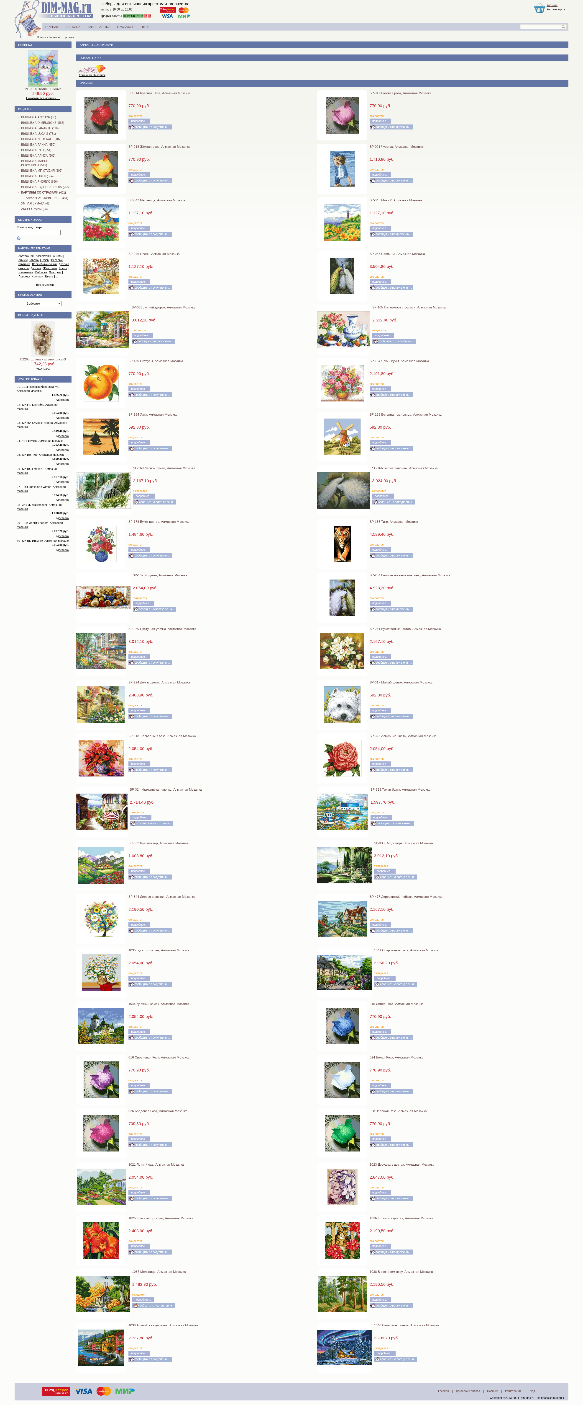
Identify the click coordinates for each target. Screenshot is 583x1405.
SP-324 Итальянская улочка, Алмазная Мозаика (166, 789)
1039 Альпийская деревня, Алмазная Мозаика (163, 1325)
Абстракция (26, 256)
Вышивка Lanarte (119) (40, 128)
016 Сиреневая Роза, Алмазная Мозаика (158, 1057)
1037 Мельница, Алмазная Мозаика (159, 1271)
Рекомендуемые (31, 315)
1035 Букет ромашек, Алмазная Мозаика (158, 950)
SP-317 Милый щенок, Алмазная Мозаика (401, 682)
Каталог (41, 37)
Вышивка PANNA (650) (38, 144)
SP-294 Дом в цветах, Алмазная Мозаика (159, 682)
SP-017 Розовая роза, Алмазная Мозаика (400, 93)
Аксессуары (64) (34, 209)
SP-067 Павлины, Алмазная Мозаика (397, 254)
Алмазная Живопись (92, 75)
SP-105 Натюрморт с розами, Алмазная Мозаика (409, 307)
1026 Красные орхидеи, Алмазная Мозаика (160, 1218)
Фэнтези (37, 276)
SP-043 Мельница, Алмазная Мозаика (157, 200)
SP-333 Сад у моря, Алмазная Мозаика (403, 843)
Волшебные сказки (44, 264)
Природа (24, 276)
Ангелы (58, 256)
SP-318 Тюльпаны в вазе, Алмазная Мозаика (162, 736)
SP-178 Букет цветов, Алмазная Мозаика (158, 521)
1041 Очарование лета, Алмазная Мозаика (406, 950)
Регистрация (513, 1391)
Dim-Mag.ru (527, 1398)
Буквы (45, 260)
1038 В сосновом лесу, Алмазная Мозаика (401, 1271)
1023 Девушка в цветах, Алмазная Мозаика (402, 1164)
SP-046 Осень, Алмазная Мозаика (154, 254)
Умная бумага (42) (35, 203)
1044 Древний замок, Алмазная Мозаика (158, 1004)
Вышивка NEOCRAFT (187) (41, 139)
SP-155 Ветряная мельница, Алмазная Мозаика (406, 414)
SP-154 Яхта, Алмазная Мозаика (152, 414)
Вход (532, 1391)
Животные (50, 268)
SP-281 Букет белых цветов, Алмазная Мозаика (405, 629)
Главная (443, 1391)
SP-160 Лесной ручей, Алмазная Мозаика (164, 468)
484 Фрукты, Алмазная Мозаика (42, 440)
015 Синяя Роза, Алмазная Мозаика (397, 1004)
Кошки (63, 268)
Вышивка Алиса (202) (38, 155)
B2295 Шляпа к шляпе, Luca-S (43, 359)
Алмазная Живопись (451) (47, 198)
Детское (36, 268)
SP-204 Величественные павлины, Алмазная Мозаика (410, 575)
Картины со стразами (61, 37)
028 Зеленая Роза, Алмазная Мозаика (398, 1111)
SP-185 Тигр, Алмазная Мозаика (394, 521)
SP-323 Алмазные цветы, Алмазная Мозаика (403, 736)
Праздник (55, 272)
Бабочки (34, 260)
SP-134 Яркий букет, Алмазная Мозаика (399, 361)
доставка (44, 368)
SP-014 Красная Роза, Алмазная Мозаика (159, 93)
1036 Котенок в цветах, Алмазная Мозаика (401, 1218)
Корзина (552, 5)
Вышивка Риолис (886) (39, 181)
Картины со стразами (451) (43, 192)
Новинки (86, 83)
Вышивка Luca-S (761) (38, 133)
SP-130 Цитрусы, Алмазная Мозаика (155, 361)
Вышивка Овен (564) (37, 176)
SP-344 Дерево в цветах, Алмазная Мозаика (161, 896)
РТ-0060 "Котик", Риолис (43, 89)
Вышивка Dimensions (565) (42, 122)
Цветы (49, 276)
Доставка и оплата (468, 1391)
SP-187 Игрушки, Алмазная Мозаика (160, 575)
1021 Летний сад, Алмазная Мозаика (156, 1164)
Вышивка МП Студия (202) (41, 170)
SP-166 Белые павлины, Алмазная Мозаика (405, 468)
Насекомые (25, 272)
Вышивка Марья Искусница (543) (34, 163)
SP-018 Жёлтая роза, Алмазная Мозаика (159, 146)
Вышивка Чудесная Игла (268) (45, 187)
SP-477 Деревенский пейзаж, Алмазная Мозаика (406, 896)
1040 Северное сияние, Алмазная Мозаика (406, 1325)
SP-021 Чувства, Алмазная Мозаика (396, 146)
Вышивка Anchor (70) (38, 117)
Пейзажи (41, 272)
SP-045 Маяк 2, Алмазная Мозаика (396, 200)
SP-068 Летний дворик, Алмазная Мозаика (163, 307)
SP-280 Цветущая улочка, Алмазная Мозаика (162, 629)
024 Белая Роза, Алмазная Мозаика (396, 1057)
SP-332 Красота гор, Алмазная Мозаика (158, 843)
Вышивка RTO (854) (36, 150)
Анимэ (22, 260)
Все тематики (45, 284)
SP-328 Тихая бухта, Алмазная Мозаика (400, 789)
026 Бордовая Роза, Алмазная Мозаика (157, 1111)
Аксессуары (43, 256)
